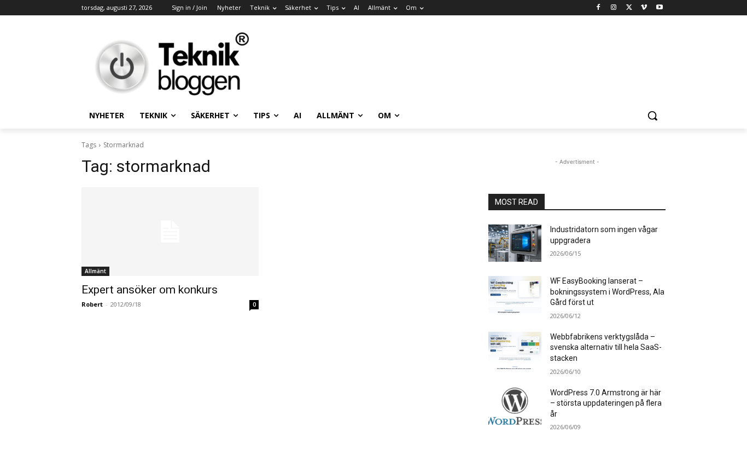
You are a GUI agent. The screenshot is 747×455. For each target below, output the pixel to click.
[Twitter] (629, 8)
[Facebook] (598, 8)
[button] (652, 115)
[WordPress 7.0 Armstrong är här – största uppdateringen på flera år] (514, 406)
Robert (92, 304)
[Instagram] (614, 8)
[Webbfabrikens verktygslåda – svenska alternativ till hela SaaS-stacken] (514, 350)
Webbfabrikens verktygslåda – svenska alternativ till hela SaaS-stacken (606, 347)
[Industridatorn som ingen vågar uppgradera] (514, 243)
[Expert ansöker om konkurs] (170, 231)
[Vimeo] (644, 8)
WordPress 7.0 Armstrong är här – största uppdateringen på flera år (606, 403)
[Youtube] (659, 8)
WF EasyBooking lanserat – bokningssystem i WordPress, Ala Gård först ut (607, 292)
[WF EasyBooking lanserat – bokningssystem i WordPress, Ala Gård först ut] (514, 294)
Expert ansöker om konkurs (149, 289)
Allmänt (95, 271)
